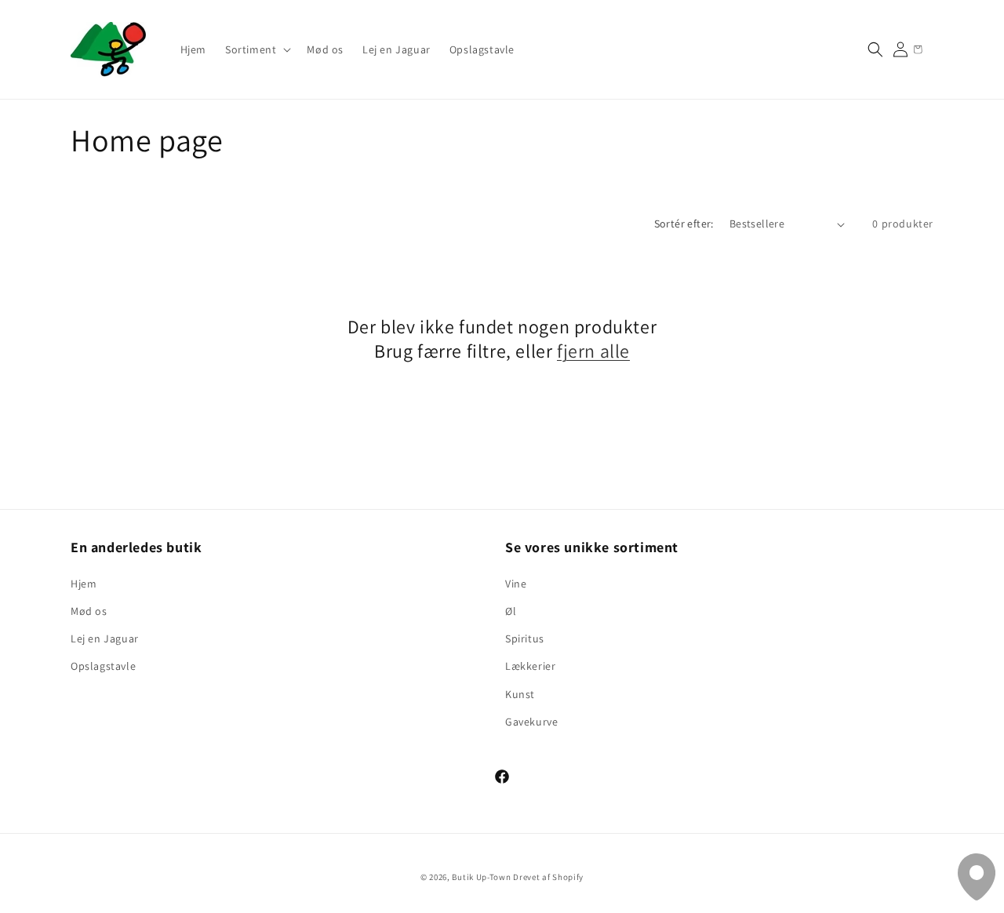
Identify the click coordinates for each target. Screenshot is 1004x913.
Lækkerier (530, 666)
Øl (510, 611)
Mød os (89, 611)
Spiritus (524, 638)
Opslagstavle (103, 666)
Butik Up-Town (481, 876)
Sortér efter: (684, 223)
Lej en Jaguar (105, 638)
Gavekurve (531, 722)
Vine (515, 584)
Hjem (83, 584)
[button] (256, 49)
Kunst (520, 694)
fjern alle (593, 351)
